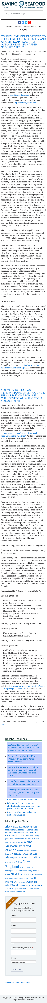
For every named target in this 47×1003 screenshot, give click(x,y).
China (21, 833)
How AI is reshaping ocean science (23, 800)
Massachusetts (15, 846)
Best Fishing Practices (19, 95)
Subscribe (16, 969)
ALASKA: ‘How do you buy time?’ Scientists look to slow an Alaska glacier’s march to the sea (23, 748)
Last (12, 944)
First (12, 935)
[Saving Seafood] (23, 8)
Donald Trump (33, 836)
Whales (36, 889)
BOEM (7, 833)
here (3, 724)
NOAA (15, 874)
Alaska (9, 826)
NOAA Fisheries (29, 874)
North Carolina (24, 878)
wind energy (10, 892)
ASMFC (26, 827)
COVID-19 (22, 835)
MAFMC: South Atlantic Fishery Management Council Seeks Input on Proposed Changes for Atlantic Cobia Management (23, 395)
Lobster (20, 842)
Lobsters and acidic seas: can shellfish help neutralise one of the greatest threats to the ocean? (23, 806)
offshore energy (20, 882)
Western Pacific (26, 889)
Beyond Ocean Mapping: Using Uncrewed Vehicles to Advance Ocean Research (22, 759)
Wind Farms (20, 892)
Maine (28, 842)
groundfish (9, 839)
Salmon (32, 885)
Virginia (16, 889)
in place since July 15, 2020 (25, 103)
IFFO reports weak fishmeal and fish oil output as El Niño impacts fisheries (23, 792)
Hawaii (7, 842)
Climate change (30, 833)
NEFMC (8, 862)
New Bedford (17, 862)
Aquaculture (18, 827)
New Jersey (27, 871)
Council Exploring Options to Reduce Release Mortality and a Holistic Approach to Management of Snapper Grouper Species (23, 42)
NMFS (7, 875)
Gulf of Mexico (32, 838)
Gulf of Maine (18, 839)
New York (36, 871)
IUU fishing (13, 842)
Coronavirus (11, 835)
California (14, 833)
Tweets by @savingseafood (17, 983)
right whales (24, 886)
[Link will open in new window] (18, 22)
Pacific (15, 885)
